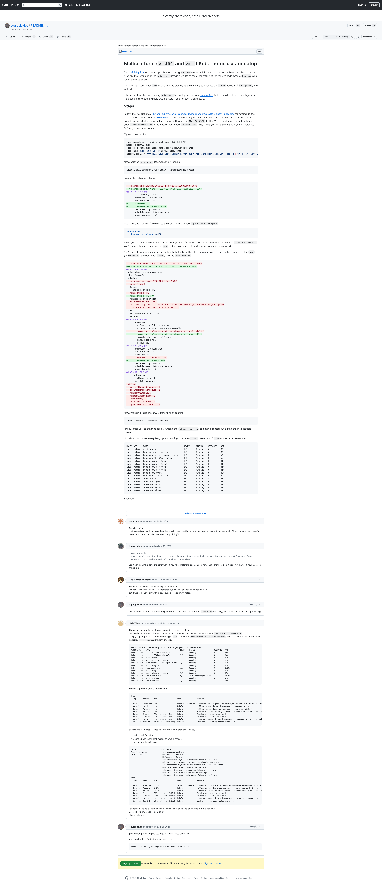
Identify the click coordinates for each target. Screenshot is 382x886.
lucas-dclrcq (136, 546)
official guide (136, 72)
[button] (352, 37)
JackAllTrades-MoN (139, 579)
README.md (39, 25)
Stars (47, 36)
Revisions (28, 36)
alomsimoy (135, 521)
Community (187, 878)
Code (12, 36)
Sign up (374, 4)
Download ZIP (369, 37)
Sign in (362, 4)
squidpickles (19, 25)
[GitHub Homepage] (126, 878)
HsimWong (134, 623)
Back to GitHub (82, 5)
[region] (191, 280)
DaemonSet (206, 95)
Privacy (159, 878)
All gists (69, 5)
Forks (65, 36)
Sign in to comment (213, 863)
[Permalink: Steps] (122, 106)
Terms (151, 878)
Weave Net (163, 117)
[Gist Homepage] (11, 5)
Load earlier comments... (195, 513)
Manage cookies (217, 878)
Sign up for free (130, 863)
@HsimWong (135, 833)
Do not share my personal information (241, 878)
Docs (196, 878)
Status (177, 878)
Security (168, 878)
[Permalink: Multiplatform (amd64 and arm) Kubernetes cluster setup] (122, 63)
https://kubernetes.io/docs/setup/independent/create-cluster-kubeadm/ (193, 113)
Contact (204, 878)
